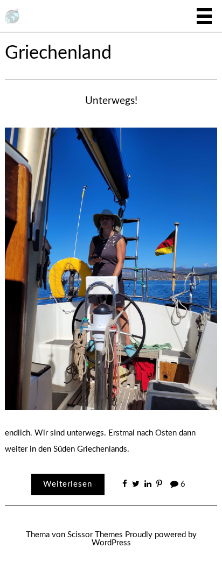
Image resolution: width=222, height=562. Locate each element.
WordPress (111, 543)
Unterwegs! (111, 101)
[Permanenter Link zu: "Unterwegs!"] (111, 268)
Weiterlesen (67, 484)
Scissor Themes (95, 535)
